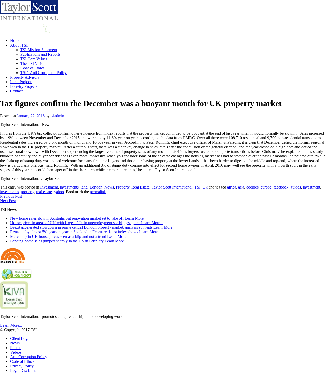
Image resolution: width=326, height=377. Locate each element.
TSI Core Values (33, 59)
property (27, 192)
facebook (281, 187)
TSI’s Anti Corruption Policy (43, 72)
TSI (197, 187)
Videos (15, 352)
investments (69, 187)
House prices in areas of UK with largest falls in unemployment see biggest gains (86, 223)
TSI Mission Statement (38, 50)
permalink (98, 192)
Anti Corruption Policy (28, 357)
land (84, 187)
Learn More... (11, 325)
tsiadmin (57, 116)
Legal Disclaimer (24, 370)
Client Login (20, 338)
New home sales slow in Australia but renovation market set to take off (78, 218)
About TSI (19, 45)
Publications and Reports (40, 54)
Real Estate (140, 187)
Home (15, 40)
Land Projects (21, 82)
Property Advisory (25, 77)
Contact (16, 91)
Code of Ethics (32, 68)
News (109, 187)
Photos (15, 347)
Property (122, 187)
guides (295, 187)
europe (266, 187)
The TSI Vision (32, 63)
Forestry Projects (23, 86)
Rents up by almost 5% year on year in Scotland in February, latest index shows (85, 232)
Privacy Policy (22, 366)
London (96, 187)
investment (311, 187)
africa (231, 187)
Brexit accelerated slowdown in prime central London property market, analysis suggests (92, 227)
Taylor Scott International (172, 187)
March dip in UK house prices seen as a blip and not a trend (69, 236)
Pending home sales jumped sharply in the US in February (68, 241)
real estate (44, 192)
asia (241, 187)
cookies (252, 187)
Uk (205, 187)
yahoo (59, 192)
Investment (49, 187)
